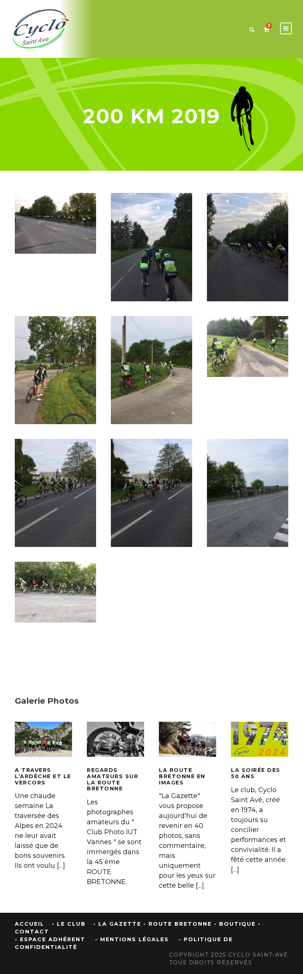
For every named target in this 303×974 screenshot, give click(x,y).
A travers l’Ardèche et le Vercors (43, 776)
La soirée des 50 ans (255, 773)
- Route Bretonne (177, 924)
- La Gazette (117, 924)
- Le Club (69, 924)
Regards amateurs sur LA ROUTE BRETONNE (112, 779)
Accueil (29, 924)
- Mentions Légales (132, 939)
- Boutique (235, 924)
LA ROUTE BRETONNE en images (187, 750)
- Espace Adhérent (50, 939)
